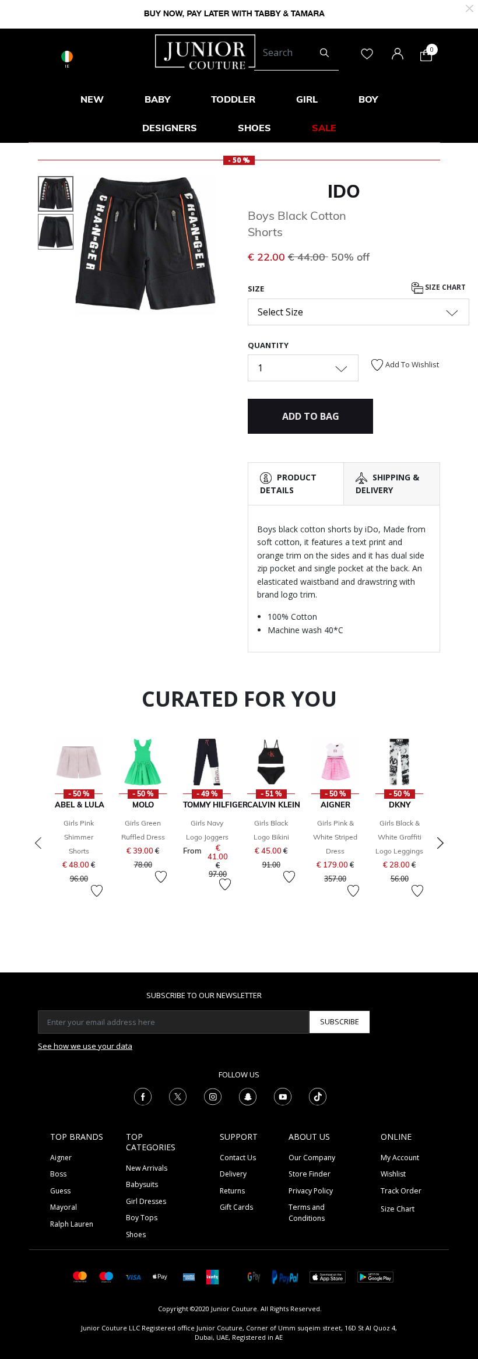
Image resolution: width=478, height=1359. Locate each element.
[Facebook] (143, 1095)
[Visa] (132, 1276)
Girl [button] (307, 99)
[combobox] (296, 53)
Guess (60, 1191)
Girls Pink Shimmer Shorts (79, 837)
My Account (400, 1158)
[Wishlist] (97, 891)
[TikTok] (317, 1095)
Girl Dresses (146, 1201)
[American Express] (189, 1276)
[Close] (469, 7)
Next (440, 843)
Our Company (312, 1158)
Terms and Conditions (307, 1212)
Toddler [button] (233, 99)
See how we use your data (85, 1046)
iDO (344, 191)
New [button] (92, 99)
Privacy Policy (311, 1191)
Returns (232, 1191)
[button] (88, 275)
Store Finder (310, 1174)
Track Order (401, 1191)
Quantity (268, 345)
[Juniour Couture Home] (205, 50)
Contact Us (238, 1158)
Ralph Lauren (71, 1224)
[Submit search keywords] (324, 53)
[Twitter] (178, 1095)
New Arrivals (146, 1168)
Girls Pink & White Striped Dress (335, 837)
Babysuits (142, 1184)
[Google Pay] (254, 1276)
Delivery (233, 1174)
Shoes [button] (254, 128)
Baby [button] (157, 99)
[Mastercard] (80, 1276)
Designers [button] (169, 128)
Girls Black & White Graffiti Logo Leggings (399, 837)
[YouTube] (282, 1095)
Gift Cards (236, 1207)
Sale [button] (324, 128)
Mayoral (63, 1207)
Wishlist (393, 1174)
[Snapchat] (247, 1095)
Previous (38, 843)
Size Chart (444, 287)
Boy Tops (141, 1218)
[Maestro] (106, 1276)
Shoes (136, 1234)
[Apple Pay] (160, 1276)
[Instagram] (213, 1095)
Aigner (61, 1158)
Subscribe (339, 1021)
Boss (58, 1174)
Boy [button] (368, 99)
